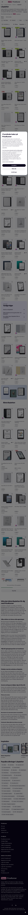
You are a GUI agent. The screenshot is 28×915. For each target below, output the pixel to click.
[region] (14, 153)
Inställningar (14, 172)
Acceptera (14, 165)
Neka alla (14, 168)
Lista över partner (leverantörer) (8, 161)
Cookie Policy (4, 147)
